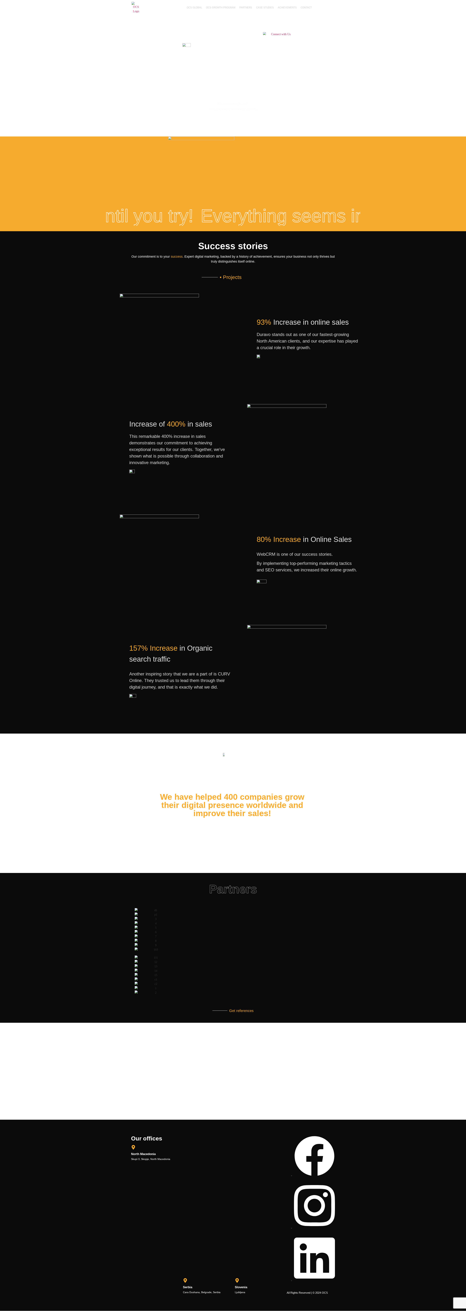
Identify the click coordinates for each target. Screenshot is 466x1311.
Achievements (287, 7)
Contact (306, 7)
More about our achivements (244, 836)
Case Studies (265, 7)
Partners (245, 7)
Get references (241, 1011)
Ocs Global (194, 7)
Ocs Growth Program (220, 7)
